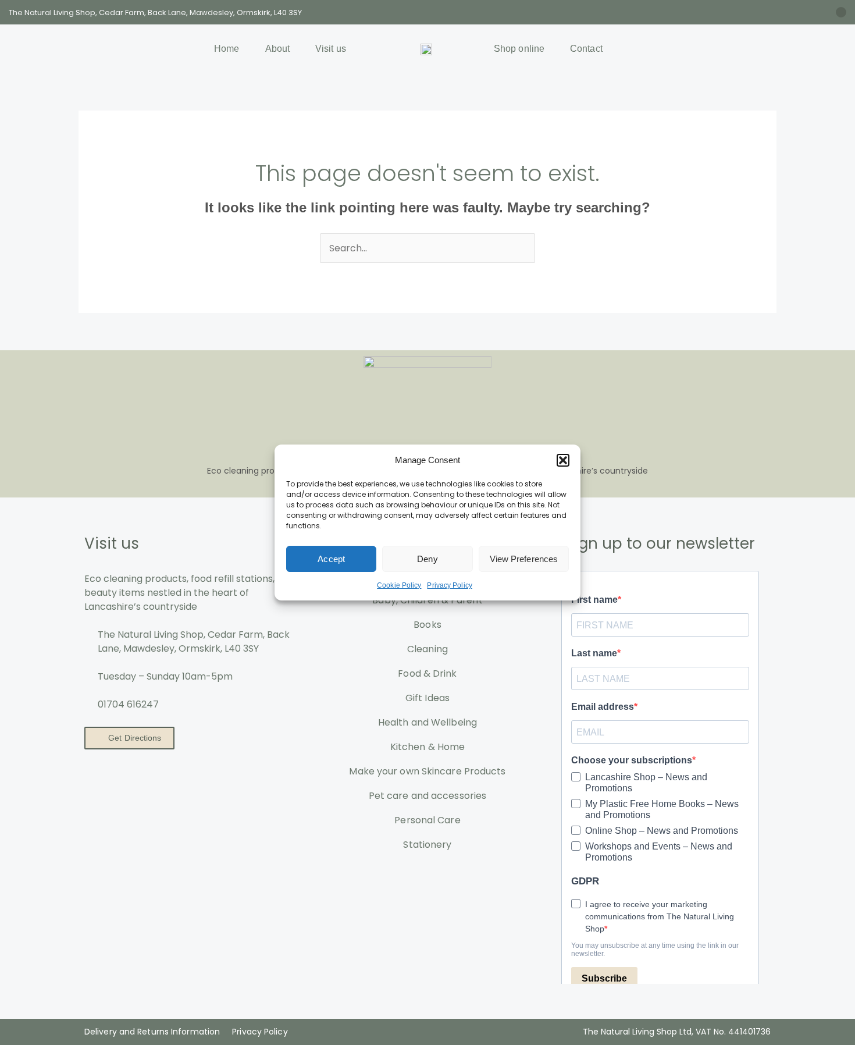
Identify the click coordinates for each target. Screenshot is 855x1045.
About (277, 49)
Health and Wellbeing (427, 722)
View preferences (524, 559)
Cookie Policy (399, 585)
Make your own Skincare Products (427, 771)
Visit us (330, 49)
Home (226, 49)
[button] (563, 460)
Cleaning (427, 649)
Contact (586, 49)
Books (427, 624)
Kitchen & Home (427, 746)
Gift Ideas (427, 698)
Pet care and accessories (427, 795)
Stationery (427, 844)
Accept (331, 559)
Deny (427, 559)
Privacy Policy (449, 585)
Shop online (519, 49)
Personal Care (427, 820)
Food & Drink (427, 673)
